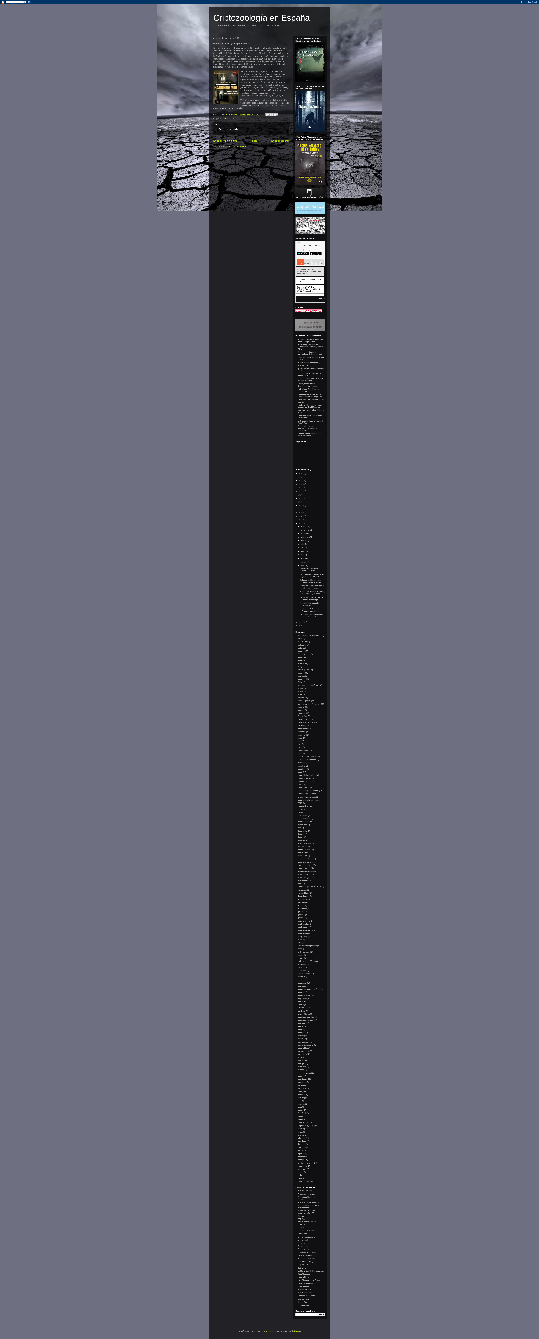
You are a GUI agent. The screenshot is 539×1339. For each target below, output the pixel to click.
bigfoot (300, 688)
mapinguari (302, 983)
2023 (300, 484)
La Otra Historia (304, 1277)
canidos (301, 710)
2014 (300, 516)
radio (300, 1091)
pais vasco (302, 1054)
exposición (302, 877)
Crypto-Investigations (306, 1237)
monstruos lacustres (306, 1017)
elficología (302, 846)
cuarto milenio (303, 806)
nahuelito (301, 1033)
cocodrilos (302, 769)
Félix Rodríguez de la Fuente (309, 887)
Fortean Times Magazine (308, 1258)
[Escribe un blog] (269, 114)
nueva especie (304, 1042)
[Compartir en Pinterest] (277, 114)
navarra (301, 1036)
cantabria (301, 713)
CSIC (300, 803)
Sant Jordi (302, 1113)
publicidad (302, 1082)
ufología (301, 1160)
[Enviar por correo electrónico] (266, 114)
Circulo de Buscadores (307, 756)
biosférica (302, 691)
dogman (301, 834)
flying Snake (303, 899)
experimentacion (304, 874)
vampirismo (302, 1166)
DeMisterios (302, 815)
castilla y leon (303, 719)
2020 (300, 495)
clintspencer (271, 1331)
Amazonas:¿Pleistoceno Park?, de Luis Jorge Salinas (311, 340)
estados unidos (304, 868)
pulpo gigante (303, 1088)
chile (300, 744)
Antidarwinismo (304, 654)
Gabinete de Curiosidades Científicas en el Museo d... (312, 581)
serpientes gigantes (306, 1126)
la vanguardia (303, 964)
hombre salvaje (304, 930)
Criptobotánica (303, 1234)
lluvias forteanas (304, 974)
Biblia (300, 682)
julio (302, 544)
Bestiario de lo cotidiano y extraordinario (308, 1206)
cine (299, 753)
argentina (301, 660)
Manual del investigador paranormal (309, 604)
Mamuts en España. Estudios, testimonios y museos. (312, 593)
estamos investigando (307, 871)
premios (301, 1070)
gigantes (301, 915)
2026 (300, 473)
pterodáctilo (302, 1079)
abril (303, 555)
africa (300, 639)
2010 (300, 626)
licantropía (302, 971)
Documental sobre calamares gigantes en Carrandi (312, 575)
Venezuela (302, 1169)
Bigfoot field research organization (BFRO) (306, 1212)
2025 (300, 477)
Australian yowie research (308, 1202)
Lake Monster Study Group (309, 1280)
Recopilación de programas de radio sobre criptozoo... (312, 587)
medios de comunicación (308, 989)
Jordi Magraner (304, 1274)
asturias (301, 663)
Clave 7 (301, 1227)
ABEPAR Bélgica (305, 1191)
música (301, 1029)
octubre (304, 533)
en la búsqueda (304, 850)
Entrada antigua (280, 140)
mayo (303, 551)
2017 (300, 505)
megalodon (302, 998)
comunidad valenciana (307, 775)
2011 (300, 622)
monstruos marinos (305, 1020)
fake (299, 884)
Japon (300, 949)
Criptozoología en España (261, 17)
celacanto (302, 732)
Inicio (254, 140)
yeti (299, 1175)
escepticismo (303, 856)
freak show (302, 908)
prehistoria (302, 1067)
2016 (300, 509)
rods (299, 1101)
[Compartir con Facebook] (274, 114)
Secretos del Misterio (306, 1296)
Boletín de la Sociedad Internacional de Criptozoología (310, 353)
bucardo (301, 698)
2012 (300, 523)
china (300, 747)
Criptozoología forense (307, 794)
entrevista (302, 853)
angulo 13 (302, 651)
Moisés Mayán (304, 1014)
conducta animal (304, 778)
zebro (300, 1178)
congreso (301, 781)
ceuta (300, 738)
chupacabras (303, 750)
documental (302, 831)
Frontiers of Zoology (306, 1262)
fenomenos (302, 890)
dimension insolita (305, 822)
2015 (300, 513)
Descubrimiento (304, 819)
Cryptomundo (303, 1240)
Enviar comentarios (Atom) (236, 146)
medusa (301, 992)
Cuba (300, 809)
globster (301, 918)
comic (300, 772)
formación (302, 902)
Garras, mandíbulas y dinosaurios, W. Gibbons (308, 385)
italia (300, 943)
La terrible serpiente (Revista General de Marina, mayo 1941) (310, 395)
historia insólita (304, 921)
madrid (300, 977)
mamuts (301, 980)
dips (299, 828)
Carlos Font (302, 716)
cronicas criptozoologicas (308, 800)
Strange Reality (304, 1299)
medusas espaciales (306, 995)
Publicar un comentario (228, 129)
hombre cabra (303, 924)
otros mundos (303, 1051)
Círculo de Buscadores (307, 760)
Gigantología (303, 1265)
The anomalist (303, 1305)
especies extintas (305, 865)
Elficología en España (307, 1252)
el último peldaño (304, 843)
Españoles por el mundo (307, 862)
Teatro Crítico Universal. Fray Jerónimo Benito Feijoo (310, 435)
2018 (300, 502)
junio (303, 548)
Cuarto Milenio (303, 1249)
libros (232, 118)
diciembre (305, 526)
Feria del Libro (303, 893)
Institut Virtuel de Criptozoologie (311, 1271)
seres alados (303, 1122)
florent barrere (303, 896)
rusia (300, 1107)
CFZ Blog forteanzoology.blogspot (307, 1220)
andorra (301, 648)
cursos (300, 812)
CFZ (299, 741)
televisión (301, 1138)
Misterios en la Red (305, 1283)
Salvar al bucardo (305, 1293)
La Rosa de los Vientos (307, 961)
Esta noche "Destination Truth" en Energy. (310, 570)
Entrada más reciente (225, 140)
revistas (301, 1095)
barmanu (301, 676)
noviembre (305, 530)
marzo (303, 558)
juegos (300, 955)
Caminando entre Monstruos (309, 704)
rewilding (301, 1098)
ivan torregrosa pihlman (307, 946)
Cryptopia (301, 1243)
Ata (299, 667)
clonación (301, 763)
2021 (300, 491)
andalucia (301, 645)
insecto (301, 940)
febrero (304, 562)
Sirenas (301, 1135)
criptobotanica (303, 787)
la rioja (300, 958)
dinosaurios (302, 825)
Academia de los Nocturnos (309, 636)
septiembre (305, 537)
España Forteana (305, 1255)
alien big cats (303, 642)
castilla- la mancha (305, 722)
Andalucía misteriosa (306, 1194)
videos (300, 1172)
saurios (301, 1116)
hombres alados (304, 933)
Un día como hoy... (305, 1163)
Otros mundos (303, 1286)
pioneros (301, 1057)
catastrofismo (303, 729)
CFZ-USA (302, 1224)
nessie (300, 1039)
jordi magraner (303, 952)
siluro (300, 1129)
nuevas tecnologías (306, 1045)
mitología (301, 1011)
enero (303, 565)
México (301, 1005)
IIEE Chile (302, 1268)
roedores (301, 1104)
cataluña (225, 118)
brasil (300, 694)
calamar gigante (304, 701)
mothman (301, 1023)
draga (300, 837)
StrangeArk (302, 1302)
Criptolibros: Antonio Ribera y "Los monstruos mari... (312, 610)
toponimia (302, 1153)
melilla (300, 1002)
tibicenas (301, 1144)
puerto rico (302, 1085)
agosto (304, 541)
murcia (300, 1026)
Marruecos (302, 986)
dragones (301, 840)
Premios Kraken (304, 1073)
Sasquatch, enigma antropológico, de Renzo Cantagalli (307, 428)
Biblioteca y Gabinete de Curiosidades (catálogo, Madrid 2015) (310, 347)
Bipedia (301, 1216)
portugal (301, 1064)
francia (300, 905)
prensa (300, 1076)
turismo (301, 1157)
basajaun (301, 679)
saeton (300, 1110)
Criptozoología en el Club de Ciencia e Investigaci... (311, 598)
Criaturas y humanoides (307, 1231)
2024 (300, 481)
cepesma (301, 735)
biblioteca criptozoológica (308, 685)
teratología (302, 1141)
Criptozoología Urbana (307, 797)
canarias (301, 707)
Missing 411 (302, 1008)
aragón (300, 657)
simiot (300, 1132)
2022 (300, 488)
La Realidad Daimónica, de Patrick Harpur (308, 390)
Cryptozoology (303, 1246)
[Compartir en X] (271, 114)
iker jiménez (303, 936)
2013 (300, 520)
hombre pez (302, 927)
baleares (301, 673)
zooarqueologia (304, 1181)
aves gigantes (303, 670)
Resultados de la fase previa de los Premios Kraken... (311, 616)
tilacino (300, 1150)
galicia (300, 912)
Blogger (297, 1331)
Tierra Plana (303, 1147)
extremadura (303, 881)
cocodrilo (301, 766)
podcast (301, 1060)
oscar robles (303, 1048)
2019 (300, 498)
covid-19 (301, 784)
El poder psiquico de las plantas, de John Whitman (311, 379)
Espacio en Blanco (305, 859)
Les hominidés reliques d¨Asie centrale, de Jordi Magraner (310, 406)
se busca (301, 1119)
